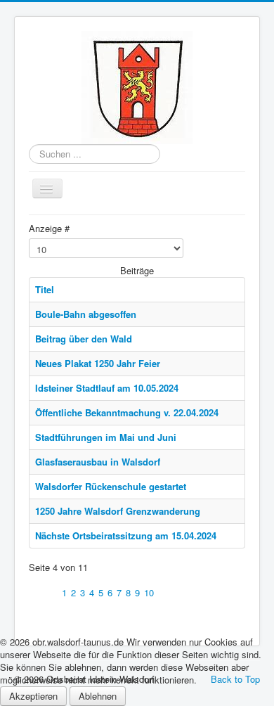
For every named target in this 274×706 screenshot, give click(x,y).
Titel (44, 289)
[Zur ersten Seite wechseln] (35, 592)
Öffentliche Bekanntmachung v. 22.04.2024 (126, 412)
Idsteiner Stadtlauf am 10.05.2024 (106, 387)
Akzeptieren (33, 695)
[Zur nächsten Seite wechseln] (164, 592)
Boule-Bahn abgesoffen (85, 314)
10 (149, 592)
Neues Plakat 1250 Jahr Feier (97, 363)
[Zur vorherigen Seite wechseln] (51, 592)
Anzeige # (49, 228)
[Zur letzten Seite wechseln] (180, 592)
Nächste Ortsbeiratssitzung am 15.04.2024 (125, 535)
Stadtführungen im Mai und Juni (105, 437)
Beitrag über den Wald (83, 338)
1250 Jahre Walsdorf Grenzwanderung (117, 511)
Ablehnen (98, 695)
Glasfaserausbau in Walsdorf (97, 461)
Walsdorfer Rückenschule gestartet (110, 486)
